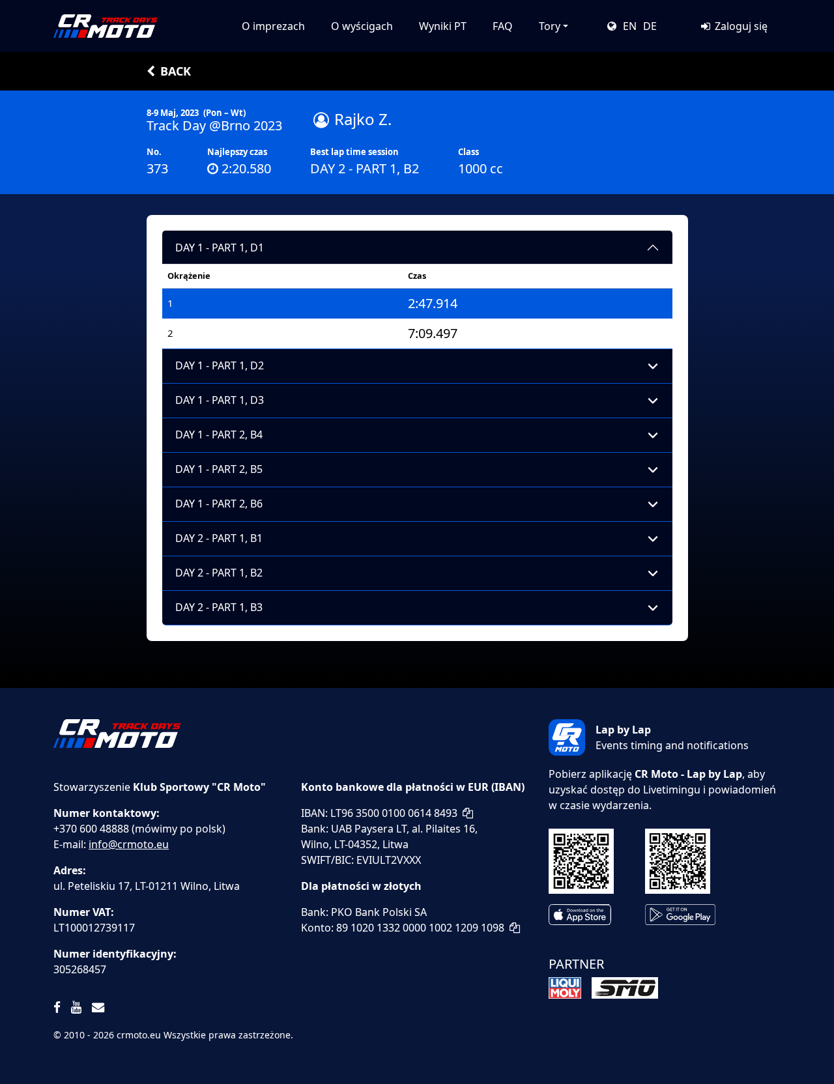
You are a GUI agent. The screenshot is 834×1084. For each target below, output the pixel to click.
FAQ (503, 26)
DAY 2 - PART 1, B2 (219, 572)
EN (630, 26)
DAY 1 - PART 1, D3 (219, 400)
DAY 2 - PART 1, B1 (219, 538)
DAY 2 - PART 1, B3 (219, 607)
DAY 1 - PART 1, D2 (219, 365)
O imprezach (273, 26)
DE (650, 26)
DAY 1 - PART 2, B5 (219, 469)
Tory (549, 26)
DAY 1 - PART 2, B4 (219, 434)
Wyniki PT (443, 26)
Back (175, 71)
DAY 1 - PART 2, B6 (219, 503)
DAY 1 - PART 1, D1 (219, 247)
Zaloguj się (740, 26)
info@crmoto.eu (129, 844)
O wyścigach (362, 26)
